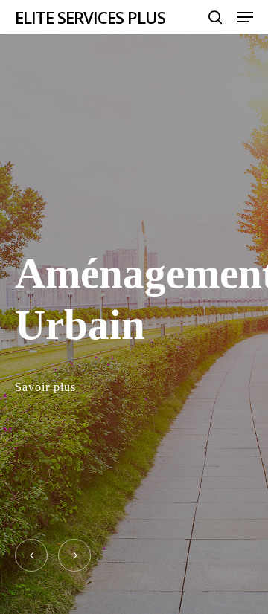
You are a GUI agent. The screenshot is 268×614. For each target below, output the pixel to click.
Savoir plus (45, 387)
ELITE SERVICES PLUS (90, 17)
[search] (215, 17)
